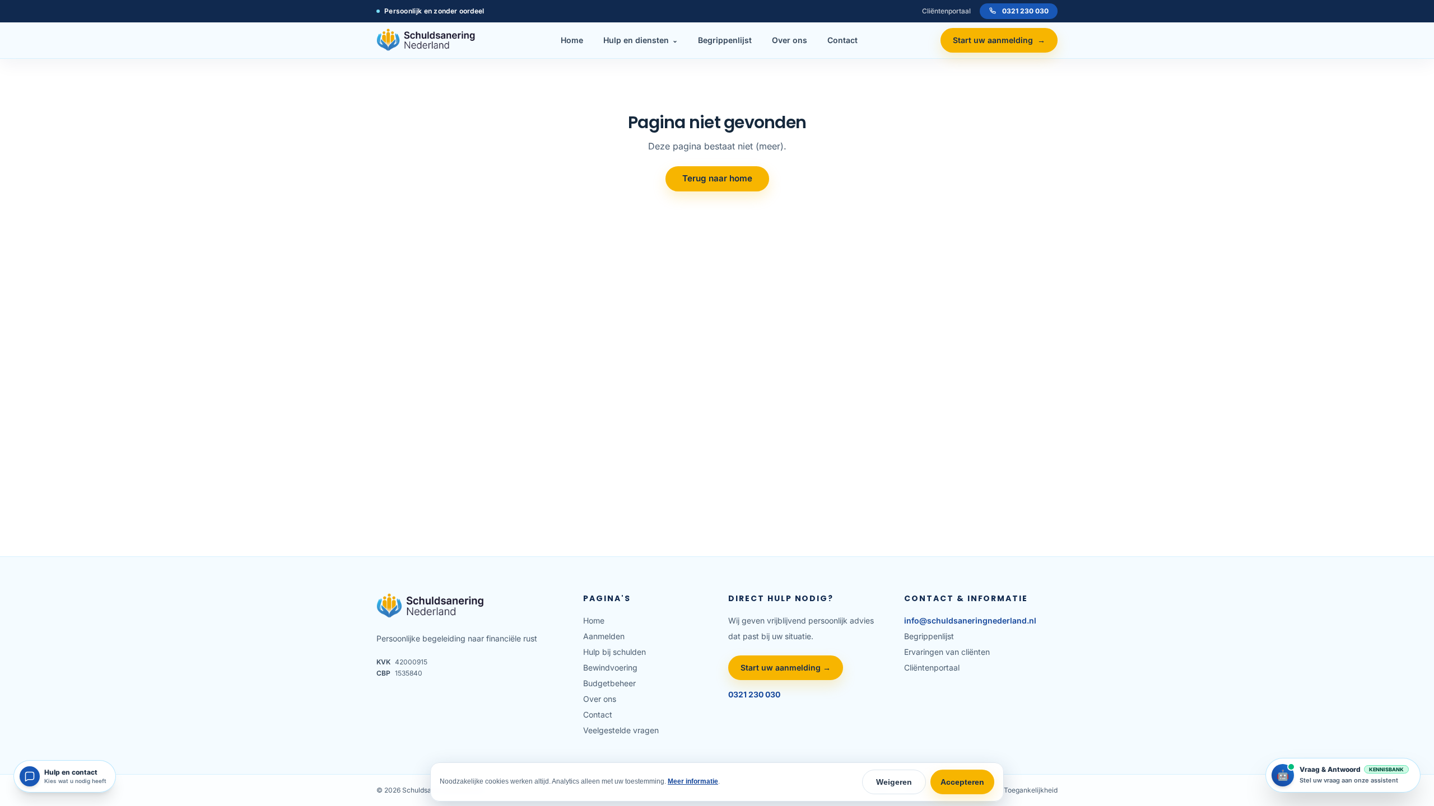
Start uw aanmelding (999, 40)
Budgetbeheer (609, 683)
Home (572, 40)
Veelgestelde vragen (621, 730)
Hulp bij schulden (614, 652)
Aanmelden (604, 636)
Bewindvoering (610, 667)
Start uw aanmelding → (786, 667)
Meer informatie (693, 781)
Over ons (789, 40)
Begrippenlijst (725, 40)
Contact (842, 40)
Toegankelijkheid (1031, 790)
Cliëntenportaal (946, 11)
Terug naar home (717, 178)
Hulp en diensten (640, 40)
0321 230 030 (1025, 11)
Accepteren (962, 781)
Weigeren (894, 781)
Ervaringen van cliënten (947, 652)
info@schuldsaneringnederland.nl (970, 620)
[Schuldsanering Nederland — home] (427, 40)
